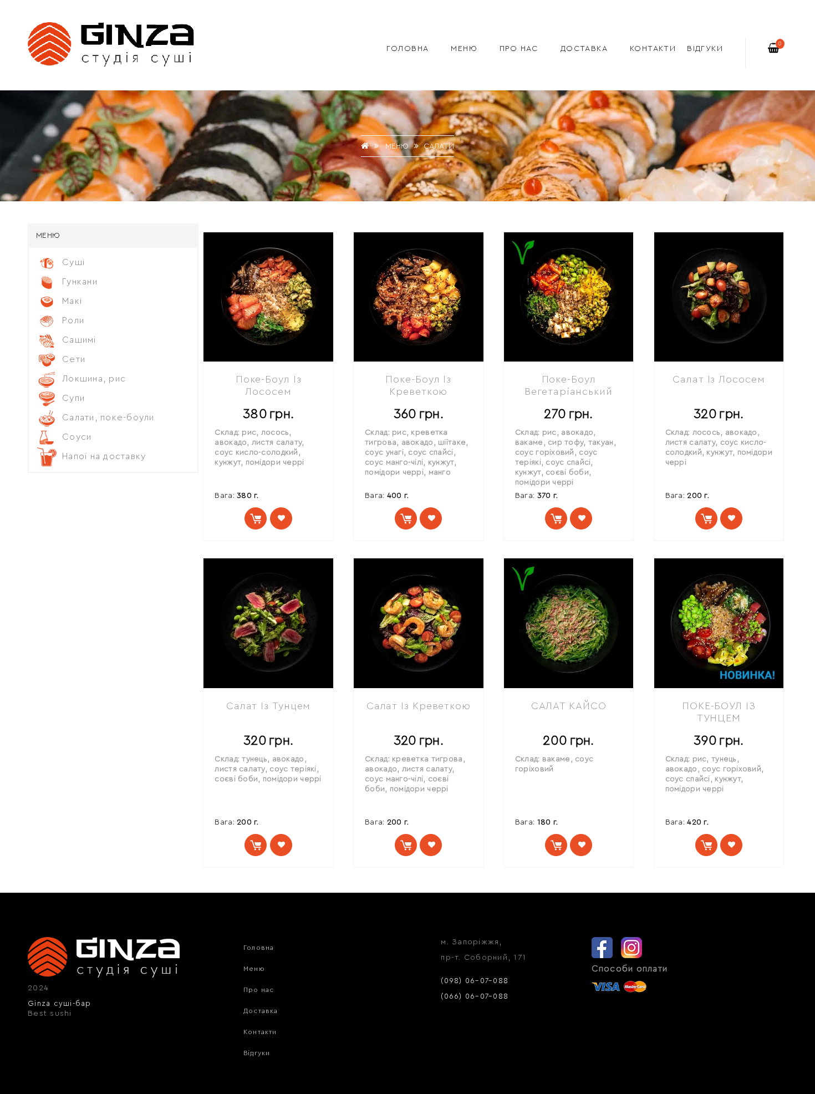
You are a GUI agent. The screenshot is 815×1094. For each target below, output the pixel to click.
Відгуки (705, 49)
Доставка (584, 49)
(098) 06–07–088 (474, 980)
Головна (407, 49)
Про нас (519, 49)
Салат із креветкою (418, 706)
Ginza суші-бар (59, 1003)
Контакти (653, 49)
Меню (464, 49)
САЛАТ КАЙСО (569, 706)
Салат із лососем (719, 379)
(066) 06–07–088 (474, 996)
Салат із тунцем (268, 706)
